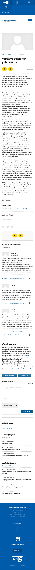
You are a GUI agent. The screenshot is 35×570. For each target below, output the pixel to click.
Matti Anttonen (10, 477)
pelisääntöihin (26, 355)
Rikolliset (16, 209)
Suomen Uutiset (17, 512)
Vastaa (5, 278)
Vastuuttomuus (26, 209)
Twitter (23, 565)
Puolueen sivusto (17, 510)
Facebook (12, 565)
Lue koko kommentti (17, 275)
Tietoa (17, 529)
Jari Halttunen (6, 54)
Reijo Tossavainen (11, 469)
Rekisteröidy (24, 375)
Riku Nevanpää (10, 491)
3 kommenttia (29, 69)
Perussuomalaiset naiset (17, 515)
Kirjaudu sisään (5, 12)
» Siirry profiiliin (7, 428)
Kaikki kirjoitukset (7, 219)
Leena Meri (10, 485)
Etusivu (17, 527)
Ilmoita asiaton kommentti (17, 278)
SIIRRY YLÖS (16, 550)
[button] (30, 20)
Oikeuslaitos (6, 209)
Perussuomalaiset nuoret (17, 517)
